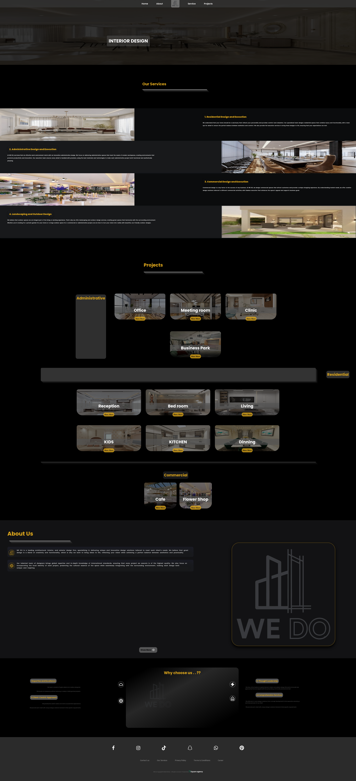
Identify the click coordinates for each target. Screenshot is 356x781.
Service (192, 3)
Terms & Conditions (202, 760)
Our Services (162, 760)
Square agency (197, 771)
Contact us (144, 760)
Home (145, 3)
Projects (208, 3)
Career (220, 760)
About (159, 3)
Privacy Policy (180, 760)
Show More (140, 319)
